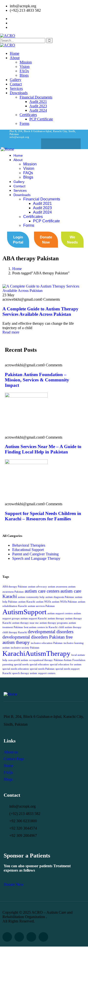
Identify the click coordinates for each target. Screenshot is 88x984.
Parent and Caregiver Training (35, 554)
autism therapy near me (25, 623)
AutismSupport (24, 612)
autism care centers (42, 591)
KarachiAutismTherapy (36, 653)
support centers (46, 673)
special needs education (15, 669)
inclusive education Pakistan (47, 643)
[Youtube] (43, 937)
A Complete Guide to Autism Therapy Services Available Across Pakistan (40, 311)
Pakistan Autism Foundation (69, 660)
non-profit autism (18, 660)
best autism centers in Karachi (40, 627)
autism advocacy (37, 586)
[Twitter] (61, 143)
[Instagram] (70, 143)
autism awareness (57, 586)
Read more (10, 332)
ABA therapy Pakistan (14, 586)
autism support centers (60, 613)
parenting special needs (15, 664)
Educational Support (28, 550)
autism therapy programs (54, 623)
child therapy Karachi (14, 632)
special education (39, 664)
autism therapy (56, 618)
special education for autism (65, 664)
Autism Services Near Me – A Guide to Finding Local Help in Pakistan (43, 449)
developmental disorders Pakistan (33, 637)
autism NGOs (43, 601)
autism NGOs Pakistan (64, 601)
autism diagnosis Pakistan (59, 597)
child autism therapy (69, 627)
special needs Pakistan (42, 669)
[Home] (7, 149)
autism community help (31, 597)
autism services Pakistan (41, 606)
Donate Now (14, 884)
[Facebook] (51, 143)
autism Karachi (26, 601)
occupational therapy (41, 660)
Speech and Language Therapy (36, 558)
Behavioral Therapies (28, 545)
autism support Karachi (34, 618)
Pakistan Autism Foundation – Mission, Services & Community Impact (37, 380)
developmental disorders (50, 631)
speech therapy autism (24, 673)
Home (17, 269)
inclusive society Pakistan (25, 647)
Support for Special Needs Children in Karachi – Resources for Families (43, 516)
